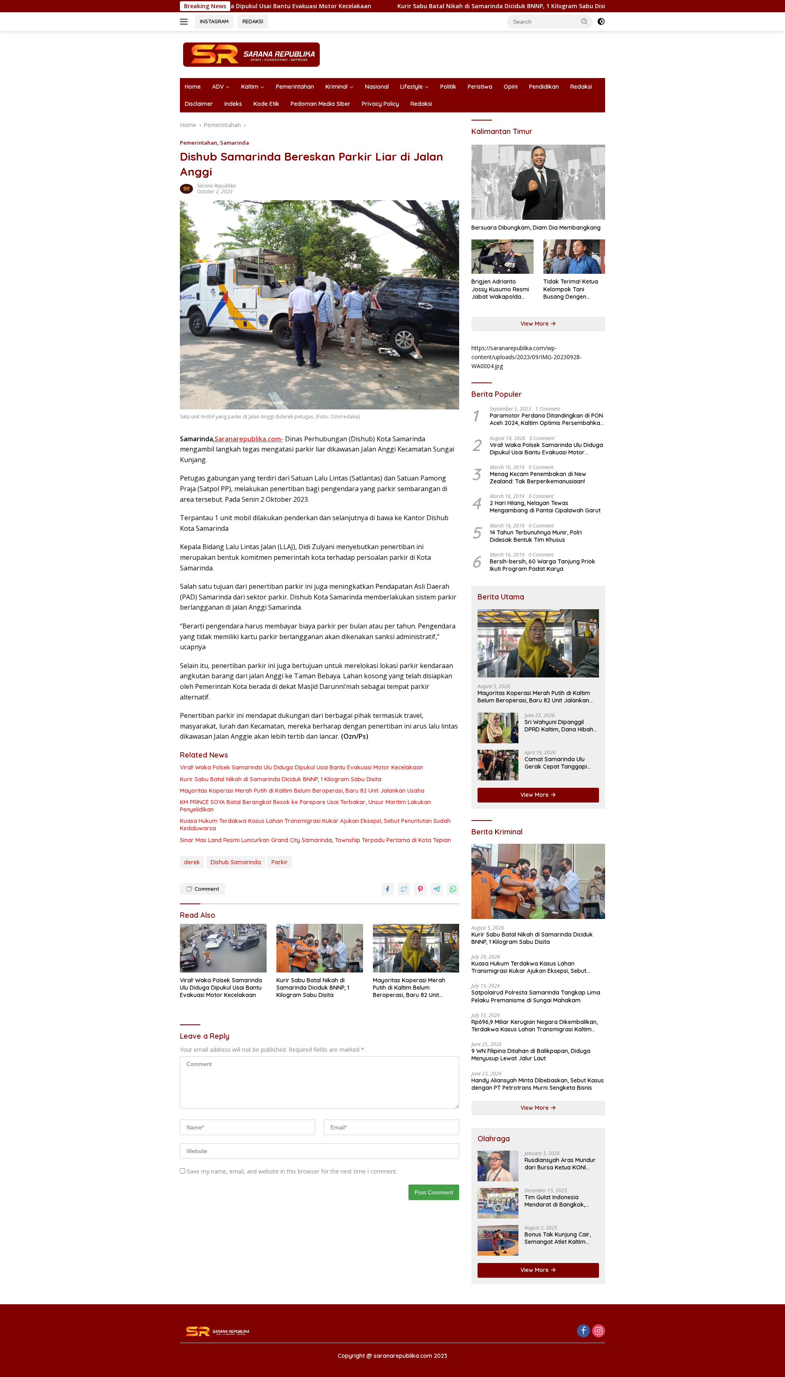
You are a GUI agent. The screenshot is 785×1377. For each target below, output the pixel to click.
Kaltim (249, 86)
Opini (511, 86)
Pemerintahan (295, 86)
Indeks (233, 103)
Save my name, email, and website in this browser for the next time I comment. (292, 1171)
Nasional (377, 86)
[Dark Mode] (601, 22)
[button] (584, 21)
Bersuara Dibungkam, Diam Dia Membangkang (536, 227)
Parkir (279, 862)
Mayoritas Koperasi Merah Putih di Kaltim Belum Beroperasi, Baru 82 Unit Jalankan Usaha (302, 790)
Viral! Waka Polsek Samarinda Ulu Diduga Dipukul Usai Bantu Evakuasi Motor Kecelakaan (301, 767)
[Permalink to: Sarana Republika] (186, 188)
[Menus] (185, 22)
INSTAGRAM (214, 21)
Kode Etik (266, 103)
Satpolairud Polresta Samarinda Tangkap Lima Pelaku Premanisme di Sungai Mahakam (535, 996)
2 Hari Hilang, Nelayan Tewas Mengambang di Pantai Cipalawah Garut (545, 506)
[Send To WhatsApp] (453, 889)
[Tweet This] (404, 889)
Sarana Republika (216, 185)
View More (535, 323)
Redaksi (581, 86)
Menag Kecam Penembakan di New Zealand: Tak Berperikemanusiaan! (538, 477)
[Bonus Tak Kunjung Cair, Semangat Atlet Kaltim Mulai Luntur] (498, 1240)
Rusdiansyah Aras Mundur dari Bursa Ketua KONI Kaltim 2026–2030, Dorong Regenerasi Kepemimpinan (561, 1163)
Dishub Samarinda (236, 862)
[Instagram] (598, 1331)
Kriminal (336, 86)
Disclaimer (199, 103)
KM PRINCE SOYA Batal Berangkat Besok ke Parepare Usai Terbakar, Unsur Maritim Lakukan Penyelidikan (305, 805)
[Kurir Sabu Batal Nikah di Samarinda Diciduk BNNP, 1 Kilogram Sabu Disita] (319, 948)
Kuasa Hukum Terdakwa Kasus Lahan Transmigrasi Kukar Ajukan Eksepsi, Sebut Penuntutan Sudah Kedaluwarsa (315, 824)
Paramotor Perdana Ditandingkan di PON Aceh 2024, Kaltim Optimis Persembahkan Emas (546, 419)
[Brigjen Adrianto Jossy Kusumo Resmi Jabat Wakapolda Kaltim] (502, 256)
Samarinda (234, 142)
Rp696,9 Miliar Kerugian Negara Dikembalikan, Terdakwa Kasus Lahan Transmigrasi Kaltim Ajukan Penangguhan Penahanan (534, 1025)
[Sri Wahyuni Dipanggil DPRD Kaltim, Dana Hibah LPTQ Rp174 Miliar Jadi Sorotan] (498, 728)
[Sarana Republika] (251, 54)
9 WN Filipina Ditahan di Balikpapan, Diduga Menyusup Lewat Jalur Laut (530, 1054)
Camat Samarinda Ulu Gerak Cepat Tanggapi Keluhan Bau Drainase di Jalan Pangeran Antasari (558, 763)
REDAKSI (252, 21)
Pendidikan (544, 86)
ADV (218, 86)
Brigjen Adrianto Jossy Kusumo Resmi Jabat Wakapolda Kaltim (500, 289)
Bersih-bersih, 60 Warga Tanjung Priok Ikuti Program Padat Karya (542, 565)
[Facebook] (583, 1331)
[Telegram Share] (437, 889)
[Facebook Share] (387, 889)
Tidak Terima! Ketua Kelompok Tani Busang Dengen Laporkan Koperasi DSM (570, 289)
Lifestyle (411, 86)
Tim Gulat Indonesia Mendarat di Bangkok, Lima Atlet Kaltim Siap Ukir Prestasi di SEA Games (560, 1201)
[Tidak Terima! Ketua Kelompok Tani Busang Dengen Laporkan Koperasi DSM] (574, 256)
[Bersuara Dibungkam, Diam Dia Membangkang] (538, 182)
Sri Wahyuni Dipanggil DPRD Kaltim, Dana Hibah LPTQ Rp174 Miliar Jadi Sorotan (559, 725)
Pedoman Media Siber (320, 103)
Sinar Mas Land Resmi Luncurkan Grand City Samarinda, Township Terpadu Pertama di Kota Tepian (315, 840)
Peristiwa (480, 86)
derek (192, 862)
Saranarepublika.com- (249, 438)
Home (193, 86)
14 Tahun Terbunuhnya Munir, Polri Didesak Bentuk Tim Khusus (536, 536)
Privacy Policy (380, 103)
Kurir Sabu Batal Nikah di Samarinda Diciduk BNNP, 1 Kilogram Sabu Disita (439, 6)
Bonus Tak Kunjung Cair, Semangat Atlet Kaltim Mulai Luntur (558, 1238)
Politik (448, 86)
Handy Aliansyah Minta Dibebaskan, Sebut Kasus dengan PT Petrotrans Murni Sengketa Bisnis (537, 1084)
